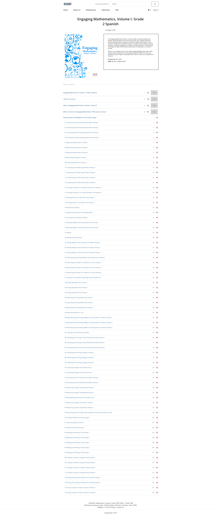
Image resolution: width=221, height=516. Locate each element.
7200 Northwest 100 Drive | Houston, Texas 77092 (120, 505)
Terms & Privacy (110, 507)
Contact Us (120, 507)
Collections (105, 10)
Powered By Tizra (110, 513)
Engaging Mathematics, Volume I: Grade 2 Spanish (110, 21)
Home (65, 10)
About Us (76, 10)
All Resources (91, 10)
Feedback (100, 507)
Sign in (155, 10)
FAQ (116, 10)
